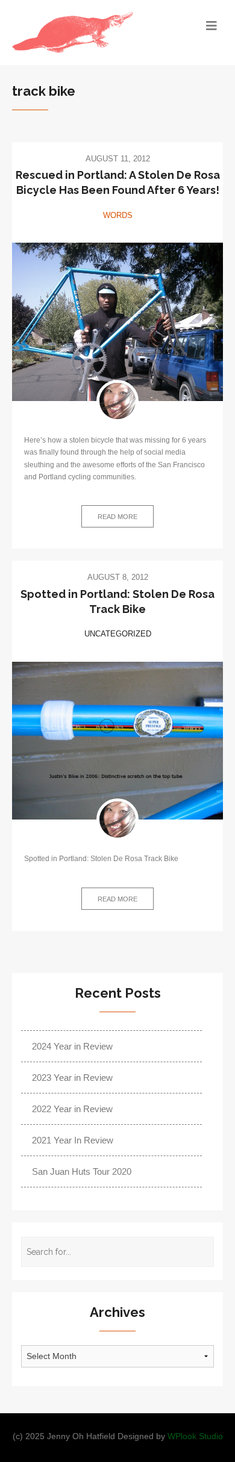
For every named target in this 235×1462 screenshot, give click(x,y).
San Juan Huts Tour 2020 (81, 1171)
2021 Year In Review (72, 1140)
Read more (117, 516)
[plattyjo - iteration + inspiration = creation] (91, 32)
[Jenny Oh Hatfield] (117, 401)
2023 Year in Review (72, 1077)
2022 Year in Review (72, 1109)
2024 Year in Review (72, 1046)
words (118, 215)
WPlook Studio (195, 1436)
